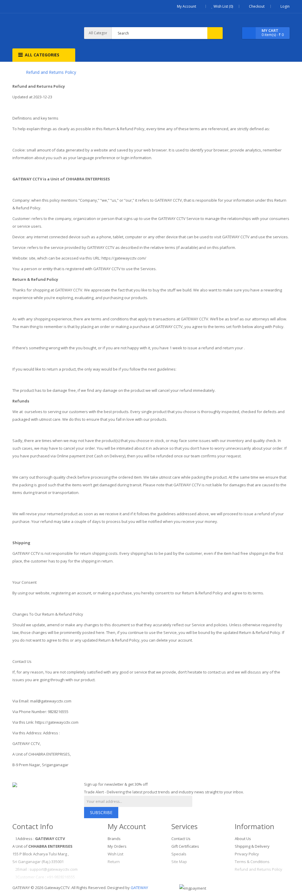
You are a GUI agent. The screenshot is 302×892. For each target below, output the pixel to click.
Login (285, 6)
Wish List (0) (223, 6)
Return (114, 861)
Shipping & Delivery (252, 846)
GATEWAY (139, 887)
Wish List (115, 854)
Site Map (179, 861)
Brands (114, 838)
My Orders (117, 846)
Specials (178, 854)
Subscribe (101, 812)
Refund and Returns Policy (51, 72)
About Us (243, 838)
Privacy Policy (247, 854)
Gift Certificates (185, 846)
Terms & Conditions (252, 861)
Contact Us (181, 838)
